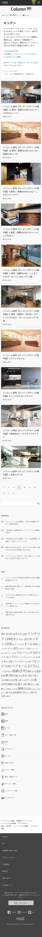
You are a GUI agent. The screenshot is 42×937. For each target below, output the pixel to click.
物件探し (34, 689)
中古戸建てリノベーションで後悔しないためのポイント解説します (22, 604)
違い (28, 693)
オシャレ (21, 639)
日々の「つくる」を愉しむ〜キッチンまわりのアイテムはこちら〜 (20, 64)
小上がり (28, 680)
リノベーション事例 (7, 821)
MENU (29, 10)
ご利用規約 (5, 864)
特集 (2, 828)
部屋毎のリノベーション (24, 821)
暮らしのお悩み (6, 826)
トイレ (11, 648)
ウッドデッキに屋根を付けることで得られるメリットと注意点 (22, 596)
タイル (31, 644)
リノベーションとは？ (10, 71)
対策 (17, 679)
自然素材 (19, 692)
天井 (27, 675)
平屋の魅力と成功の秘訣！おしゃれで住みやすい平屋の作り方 (22, 613)
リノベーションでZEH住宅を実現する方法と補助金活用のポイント (22, 579)
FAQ (3, 843)
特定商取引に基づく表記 (9, 850)
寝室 (9, 680)
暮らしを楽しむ (9, 689)
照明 (24, 688)
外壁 (18, 675)
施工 (22, 684)
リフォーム (24, 666)
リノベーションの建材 (21, 826)
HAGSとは (5, 837)
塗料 (31, 671)
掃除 (12, 684)
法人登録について (7, 885)
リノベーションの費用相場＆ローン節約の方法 (18, 74)
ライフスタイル (22, 661)
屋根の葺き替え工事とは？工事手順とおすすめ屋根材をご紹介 (22, 587)
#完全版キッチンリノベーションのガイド (20, 54)
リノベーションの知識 (8, 823)
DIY (6, 634)
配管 (7, 696)
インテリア (34, 826)
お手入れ (20, 634)
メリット (21, 657)
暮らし (33, 684)
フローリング (27, 652)
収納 (19, 670)
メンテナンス (32, 657)
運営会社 (5, 871)
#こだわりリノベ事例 (12, 56)
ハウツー (24, 648)
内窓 (9, 671)
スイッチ (18, 644)
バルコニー (9, 653)
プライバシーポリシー (9, 857)
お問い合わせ (6, 878)
